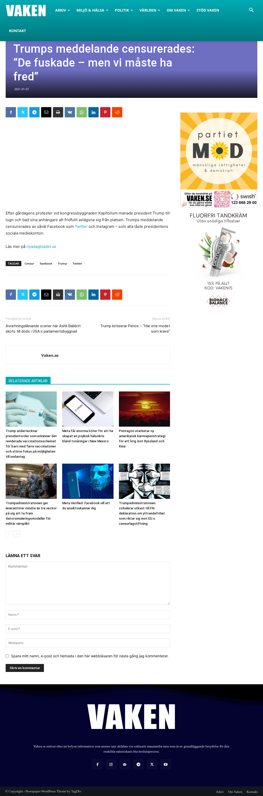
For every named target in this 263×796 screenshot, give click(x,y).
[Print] (58, 112)
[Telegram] (34, 112)
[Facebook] (11, 112)
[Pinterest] (105, 112)
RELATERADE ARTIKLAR (28, 381)
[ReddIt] (117, 112)
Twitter (81, 226)
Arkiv (60, 10)
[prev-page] (9, 534)
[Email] (46, 112)
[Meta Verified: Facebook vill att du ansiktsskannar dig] (87, 481)
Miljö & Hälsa (90, 10)
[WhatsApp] (82, 112)
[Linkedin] (93, 112)
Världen (147, 10)
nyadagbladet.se (41, 246)
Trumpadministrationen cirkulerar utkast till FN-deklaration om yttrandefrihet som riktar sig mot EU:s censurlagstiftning (142, 513)
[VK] (70, 112)
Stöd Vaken (207, 10)
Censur (29, 263)
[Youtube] (166, 764)
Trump (62, 263)
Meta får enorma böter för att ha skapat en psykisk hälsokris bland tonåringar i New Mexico (87, 436)
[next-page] (17, 534)
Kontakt (17, 30)
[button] (251, 10)
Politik (122, 10)
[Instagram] (111, 764)
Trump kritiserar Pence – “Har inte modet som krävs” (135, 329)
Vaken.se (50, 355)
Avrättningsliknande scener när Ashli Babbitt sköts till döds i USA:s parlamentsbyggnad (43, 329)
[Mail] (125, 764)
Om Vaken (176, 10)
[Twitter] (22, 112)
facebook (46, 263)
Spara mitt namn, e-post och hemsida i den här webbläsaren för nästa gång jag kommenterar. (89, 656)
